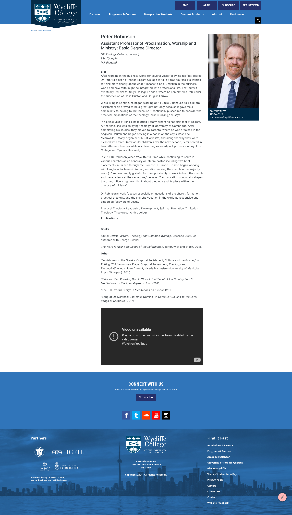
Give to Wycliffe (216, 468)
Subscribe (228, 5)
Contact (211, 497)
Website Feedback (218, 503)
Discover (95, 14)
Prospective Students (158, 14)
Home (33, 30)
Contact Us (213, 491)
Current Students (192, 14)
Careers (211, 486)
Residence (237, 14)
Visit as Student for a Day (222, 474)
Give (185, 5)
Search (258, 20)
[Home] (56, 12)
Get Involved (251, 5)
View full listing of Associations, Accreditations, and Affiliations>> (49, 479)
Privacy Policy (215, 480)
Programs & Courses (122, 14)
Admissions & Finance (220, 445)
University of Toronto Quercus (225, 463)
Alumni (217, 14)
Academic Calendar (218, 457)
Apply (207, 5)
